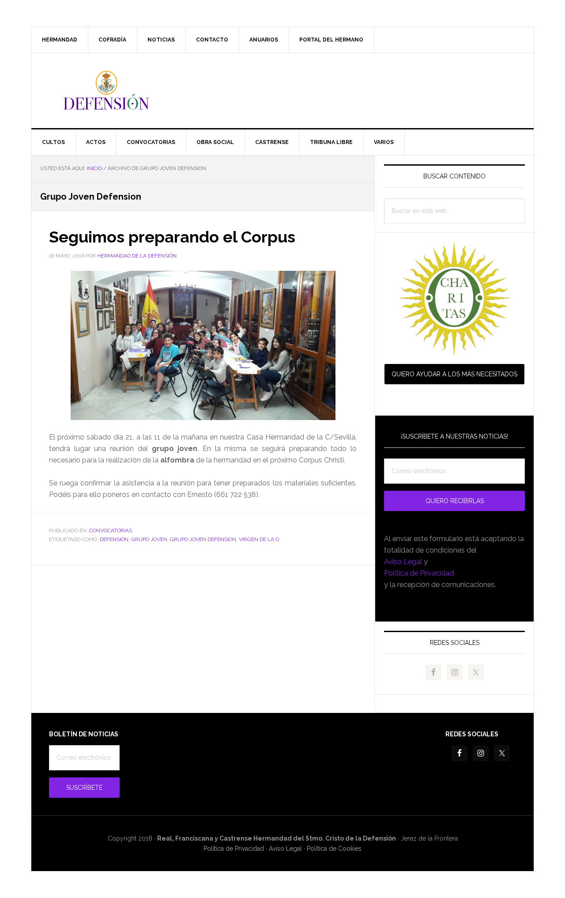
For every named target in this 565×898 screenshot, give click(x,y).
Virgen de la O (259, 539)
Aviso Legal (403, 561)
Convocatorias (110, 530)
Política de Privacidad (419, 573)
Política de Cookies (334, 848)
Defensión (282, 90)
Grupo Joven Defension (203, 539)
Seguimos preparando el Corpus (172, 236)
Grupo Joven (149, 539)
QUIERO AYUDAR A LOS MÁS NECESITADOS (454, 374)
